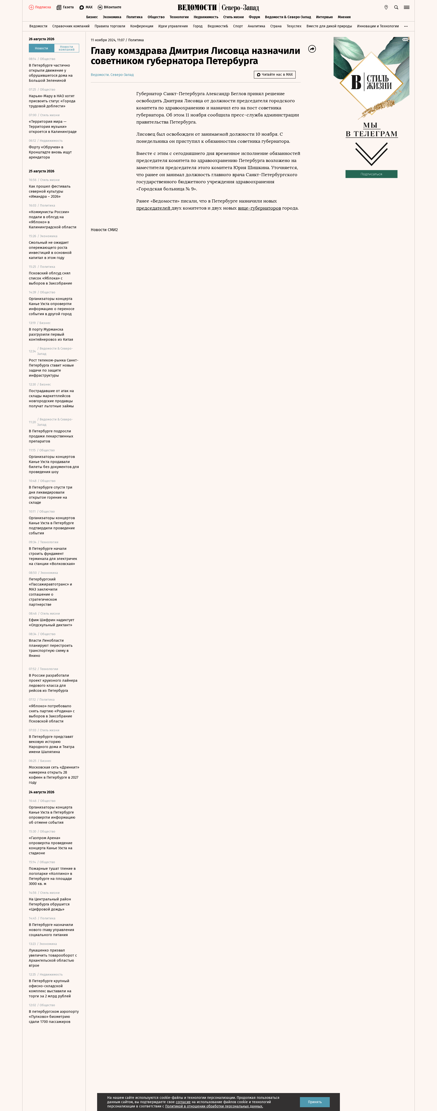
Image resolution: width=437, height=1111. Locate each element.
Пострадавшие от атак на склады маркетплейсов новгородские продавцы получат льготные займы (51, 398)
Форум (254, 17)
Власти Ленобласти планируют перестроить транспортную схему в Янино (51, 648)
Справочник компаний (71, 26)
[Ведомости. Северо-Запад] (239, 7)
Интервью (324, 17)
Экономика (112, 17)
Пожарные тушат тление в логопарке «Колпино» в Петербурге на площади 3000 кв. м (52, 876)
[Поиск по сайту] (396, 7)
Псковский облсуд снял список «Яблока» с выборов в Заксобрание (50, 278)
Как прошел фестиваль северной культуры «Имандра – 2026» (50, 191)
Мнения (344, 17)
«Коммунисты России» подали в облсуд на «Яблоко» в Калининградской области (52, 219)
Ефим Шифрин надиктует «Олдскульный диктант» (51, 622)
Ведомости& (218, 26)
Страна (276, 26)
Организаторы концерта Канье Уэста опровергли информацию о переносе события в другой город (51, 306)
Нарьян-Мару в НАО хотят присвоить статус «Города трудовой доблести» (52, 101)
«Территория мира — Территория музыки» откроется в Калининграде (53, 126)
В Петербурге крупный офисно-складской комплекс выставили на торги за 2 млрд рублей (50, 988)
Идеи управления (173, 26)
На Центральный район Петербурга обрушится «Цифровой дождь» (50, 904)
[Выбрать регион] (386, 7)
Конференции (141, 26)
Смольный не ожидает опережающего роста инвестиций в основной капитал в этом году (50, 250)
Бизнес (92, 17)
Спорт (238, 26)
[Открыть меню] (406, 7)
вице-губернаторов (259, 208)
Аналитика (256, 26)
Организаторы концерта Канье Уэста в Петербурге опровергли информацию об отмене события (52, 815)
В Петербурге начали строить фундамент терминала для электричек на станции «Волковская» (53, 556)
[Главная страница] (197, 7)
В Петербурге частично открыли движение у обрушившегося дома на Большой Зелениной (51, 73)
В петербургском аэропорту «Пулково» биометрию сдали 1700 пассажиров (54, 1016)
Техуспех (294, 26)
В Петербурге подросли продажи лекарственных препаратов (51, 436)
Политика (134, 17)
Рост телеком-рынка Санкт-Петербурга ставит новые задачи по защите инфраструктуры (53, 368)
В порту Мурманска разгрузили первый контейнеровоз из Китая (51, 334)
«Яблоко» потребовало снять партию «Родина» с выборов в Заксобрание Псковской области (52, 713)
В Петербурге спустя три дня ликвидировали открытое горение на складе (50, 495)
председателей (153, 208)
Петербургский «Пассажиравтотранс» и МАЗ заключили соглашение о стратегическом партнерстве (50, 592)
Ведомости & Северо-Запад (288, 17)
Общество (156, 17)
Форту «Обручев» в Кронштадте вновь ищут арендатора (50, 152)
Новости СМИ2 (104, 229)
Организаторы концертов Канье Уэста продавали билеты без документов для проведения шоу (54, 464)
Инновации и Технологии (378, 26)
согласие (183, 1102)
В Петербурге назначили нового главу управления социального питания (51, 929)
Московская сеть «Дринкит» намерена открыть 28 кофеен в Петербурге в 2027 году (54, 775)
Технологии (179, 17)
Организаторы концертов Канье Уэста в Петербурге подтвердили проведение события (52, 525)
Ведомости (38, 26)
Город (198, 26)
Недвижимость (206, 17)
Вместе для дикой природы (329, 26)
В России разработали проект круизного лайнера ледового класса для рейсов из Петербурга (53, 683)
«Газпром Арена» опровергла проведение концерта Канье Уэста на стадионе (50, 845)
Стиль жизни (233, 17)
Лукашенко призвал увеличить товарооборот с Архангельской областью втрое (53, 958)
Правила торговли (110, 26)
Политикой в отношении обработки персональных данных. (214, 1106)
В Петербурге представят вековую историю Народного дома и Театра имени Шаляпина (51, 744)
